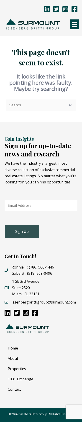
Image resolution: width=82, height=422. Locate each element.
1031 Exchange (20, 379)
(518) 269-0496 (39, 273)
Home (13, 348)
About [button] (13, 358)
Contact (14, 389)
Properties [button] (17, 368)
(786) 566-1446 (41, 267)
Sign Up (22, 231)
